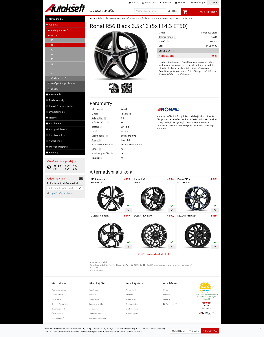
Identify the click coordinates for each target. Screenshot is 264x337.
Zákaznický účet (97, 283)
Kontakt (166, 294)
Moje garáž (93, 308)
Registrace (93, 290)
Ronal (124, 109)
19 (52, 59)
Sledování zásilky (96, 304)
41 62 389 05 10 (135, 265)
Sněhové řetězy (132, 308)
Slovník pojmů (132, 313)
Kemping (53, 152)
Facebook (170, 304)
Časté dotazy (56, 313)
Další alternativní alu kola (154, 254)
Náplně (53, 117)
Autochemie (55, 141)
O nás (165, 290)
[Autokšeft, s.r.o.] (65, 8)
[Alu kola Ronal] (188, 109)
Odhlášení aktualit (96, 313)
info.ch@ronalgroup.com (156, 265)
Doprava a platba (58, 290)
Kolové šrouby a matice (61, 106)
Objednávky (94, 299)
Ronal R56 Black (209, 32)
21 (52, 68)
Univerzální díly (57, 111)
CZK (214, 2)
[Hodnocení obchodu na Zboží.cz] (206, 313)
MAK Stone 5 (98, 180)
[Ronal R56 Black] (121, 56)
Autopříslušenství (58, 129)
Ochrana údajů (57, 318)
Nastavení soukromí (97, 318)
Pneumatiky (55, 94)
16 (52, 44)
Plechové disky (57, 100)
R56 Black (126, 113)
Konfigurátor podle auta (63, 83)
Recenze (166, 299)
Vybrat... (194, 330)
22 (52, 73)
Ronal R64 (139, 180)
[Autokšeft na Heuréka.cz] (206, 287)
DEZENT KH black (186, 215)
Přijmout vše (210, 330)
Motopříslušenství (58, 146)
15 (52, 40)
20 (52, 63)
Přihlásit (92, 294)
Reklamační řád (58, 308)
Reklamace (56, 299)
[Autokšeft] (91, 18)
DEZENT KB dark (100, 215)
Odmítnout (178, 330)
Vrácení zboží (57, 294)
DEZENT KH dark (143, 215)
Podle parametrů (59, 30)
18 (52, 54)
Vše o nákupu (58, 283)
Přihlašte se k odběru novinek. (63, 183)
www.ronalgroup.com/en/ (178, 265)
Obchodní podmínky (59, 304)
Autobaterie (55, 123)
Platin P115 (184, 180)
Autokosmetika (57, 135)
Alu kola (53, 24)
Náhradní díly (56, 18)
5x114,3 (55, 35)
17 (52, 49)
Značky (54, 88)
